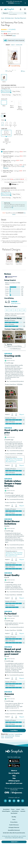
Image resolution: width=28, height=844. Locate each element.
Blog (14, 776)
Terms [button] (13, 819)
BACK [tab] (13, 45)
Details (14, 35)
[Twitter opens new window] (23, 800)
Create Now (14, 842)
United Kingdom (6, 811)
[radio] (2, 116)
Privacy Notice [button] (13, 822)
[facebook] (6, 800)
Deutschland (6, 809)
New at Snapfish (14, 773)
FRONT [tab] (8, 45)
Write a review (6, 31)
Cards (2, 18)
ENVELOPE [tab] (19, 45)
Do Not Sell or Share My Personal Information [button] (14, 832)
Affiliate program (14, 781)
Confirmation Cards (9, 736)
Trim (2, 120)
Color (3, 113)
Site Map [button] (14, 816)
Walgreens (5, 168)
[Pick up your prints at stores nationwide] (7, 792)
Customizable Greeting (8, 85)
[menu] (23, 71)
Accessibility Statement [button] (14, 830)
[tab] (15, 70)
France (13, 809)
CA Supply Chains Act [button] (14, 827)
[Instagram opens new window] (10, 800)
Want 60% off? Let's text (14, 783)
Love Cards (11, 734)
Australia (22, 811)
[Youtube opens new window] (19, 800)
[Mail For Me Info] (12, 207)
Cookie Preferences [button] (14, 824)
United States (15, 811)
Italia (22, 809)
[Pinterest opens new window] (15, 800)
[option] (4, 78)
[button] (2, 9)
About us (14, 770)
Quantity (4, 176)
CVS (23, 166)
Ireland (18, 809)
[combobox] (14, 13)
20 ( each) (13, 179)
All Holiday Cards (9, 18)
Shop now (17, 3)
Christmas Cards (9, 737)
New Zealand (14, 813)
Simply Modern (19, 264)
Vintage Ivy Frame (9, 264)
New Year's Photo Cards (20, 18)
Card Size (4, 128)
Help (14, 778)
